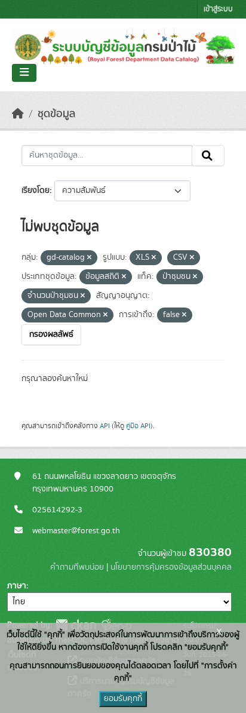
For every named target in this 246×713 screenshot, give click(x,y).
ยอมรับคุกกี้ (123, 699)
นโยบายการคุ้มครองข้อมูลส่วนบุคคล (171, 567)
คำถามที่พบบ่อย (77, 567)
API (105, 425)
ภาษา (16, 586)
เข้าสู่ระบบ (218, 9)
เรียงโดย (35, 190)
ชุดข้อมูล (56, 114)
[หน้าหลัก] (18, 114)
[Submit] (208, 156)
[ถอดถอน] (89, 258)
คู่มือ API (138, 425)
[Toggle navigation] (24, 73)
